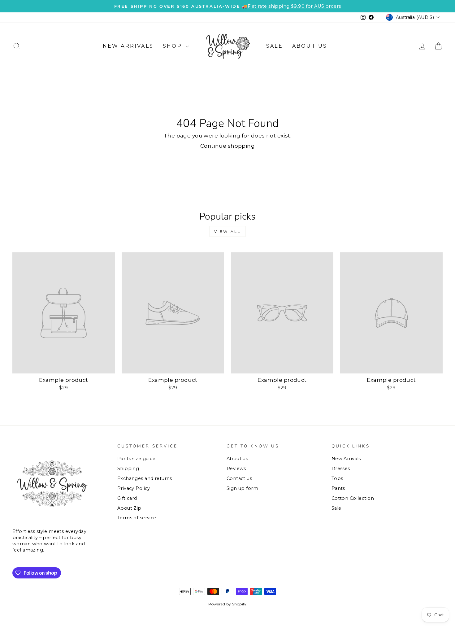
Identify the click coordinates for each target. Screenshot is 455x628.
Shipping (128, 468)
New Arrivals (128, 46)
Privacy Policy (133, 488)
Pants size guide (136, 458)
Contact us (239, 478)
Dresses (341, 468)
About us (309, 46)
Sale (274, 46)
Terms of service (136, 518)
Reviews (236, 468)
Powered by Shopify (227, 604)
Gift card (127, 498)
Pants (338, 488)
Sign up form (242, 488)
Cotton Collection (353, 498)
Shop (173, 46)
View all (227, 231)
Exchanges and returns (144, 478)
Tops (337, 478)
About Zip (129, 508)
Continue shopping (227, 146)
